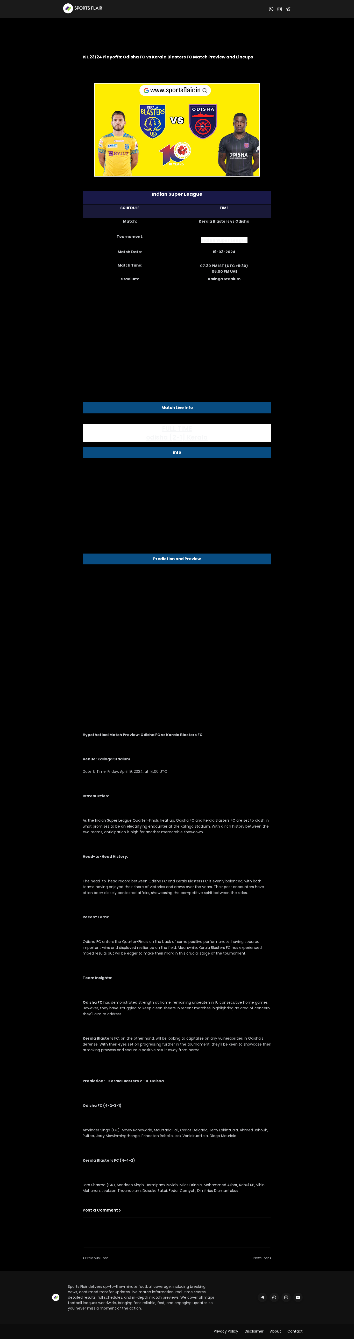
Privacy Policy (226, 1331)
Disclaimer (254, 1331)
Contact (295, 1331)
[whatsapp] (274, 1297)
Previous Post (96, 1257)
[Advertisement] (183, 32)
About (275, 1331)
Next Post (261, 1257)
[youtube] (298, 1297)
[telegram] (262, 1297)
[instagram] (286, 1297)
